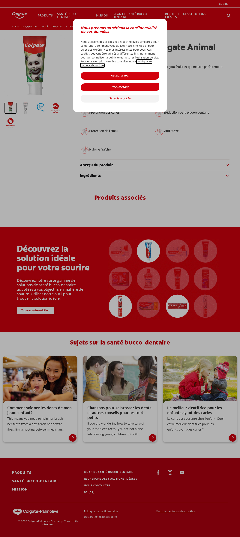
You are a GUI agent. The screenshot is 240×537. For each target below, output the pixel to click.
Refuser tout (120, 87)
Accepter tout (120, 75)
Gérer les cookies (120, 98)
